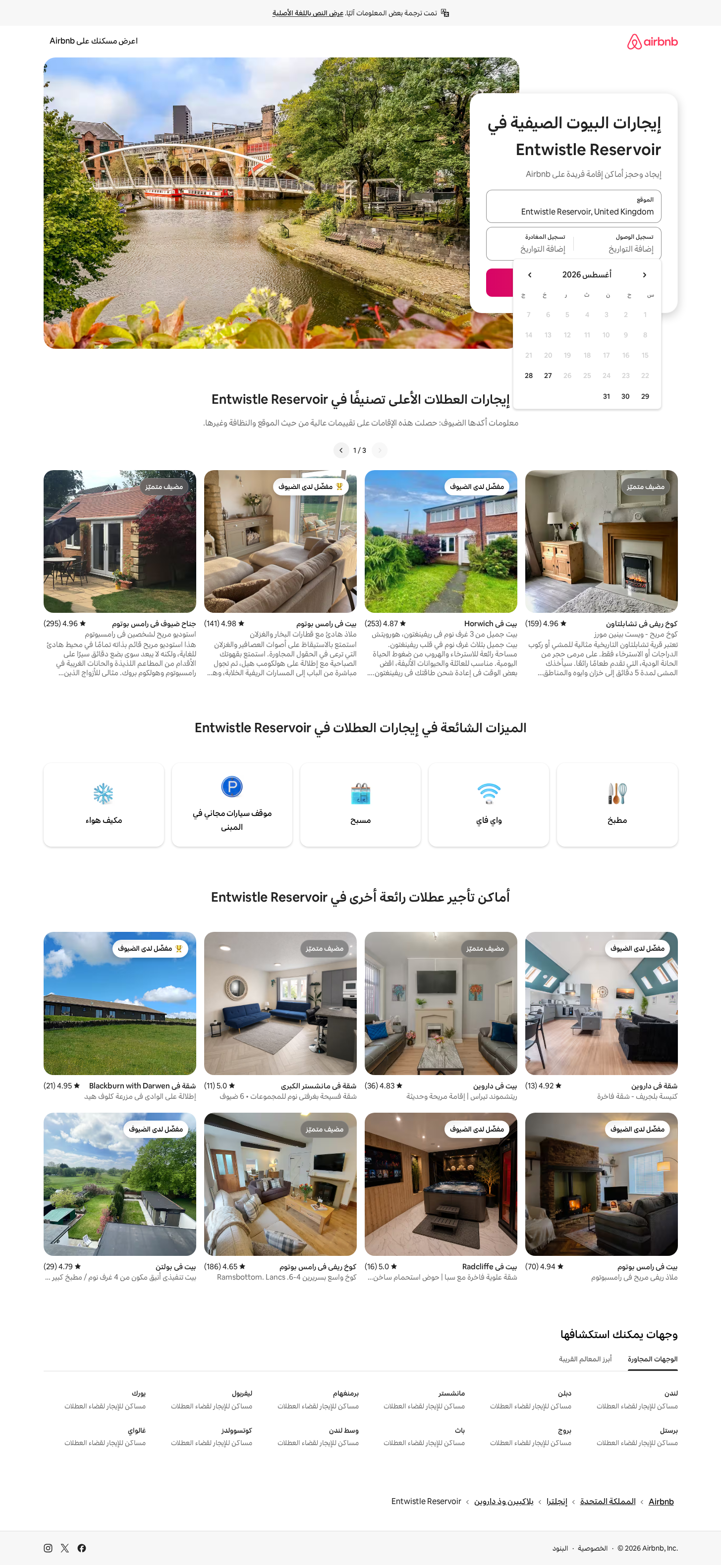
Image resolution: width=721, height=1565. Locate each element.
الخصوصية (593, 1548)
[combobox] (574, 212)
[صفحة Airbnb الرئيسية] (652, 41)
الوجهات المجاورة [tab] (653, 1358)
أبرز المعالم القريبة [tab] (585, 1358)
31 (606, 396)
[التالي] (341, 450)
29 (645, 396)
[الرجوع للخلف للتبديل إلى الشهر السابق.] (644, 275)
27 (548, 375)
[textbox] (618, 250)
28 (529, 375)
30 (625, 396)
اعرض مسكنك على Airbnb (94, 41)
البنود (560, 1548)
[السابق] (380, 450)
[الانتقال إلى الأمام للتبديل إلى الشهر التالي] (530, 275)
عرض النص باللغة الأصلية (308, 12)
